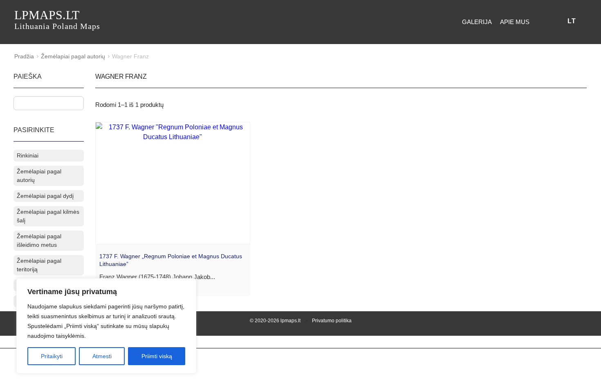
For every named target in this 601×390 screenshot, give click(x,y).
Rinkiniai (27, 155)
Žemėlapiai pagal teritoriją (39, 265)
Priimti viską (156, 356)
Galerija (477, 21)
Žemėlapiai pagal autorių (73, 56)
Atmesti (102, 356)
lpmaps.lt (57, 19)
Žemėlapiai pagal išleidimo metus (39, 240)
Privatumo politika (332, 321)
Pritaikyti (52, 356)
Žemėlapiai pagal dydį (45, 196)
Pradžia (24, 56)
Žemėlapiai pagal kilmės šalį (48, 216)
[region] (106, 326)
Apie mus (514, 21)
